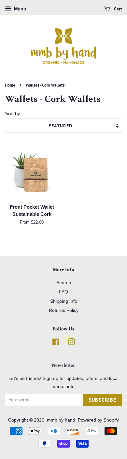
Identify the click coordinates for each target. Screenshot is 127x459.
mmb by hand (61, 420)
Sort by (12, 113)
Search (63, 282)
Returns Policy (63, 310)
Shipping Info (63, 301)
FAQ (63, 291)
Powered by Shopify (98, 420)
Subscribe (103, 400)
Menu (19, 8)
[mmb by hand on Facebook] (56, 343)
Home (10, 85)
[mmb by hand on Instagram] (71, 343)
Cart (117, 9)
